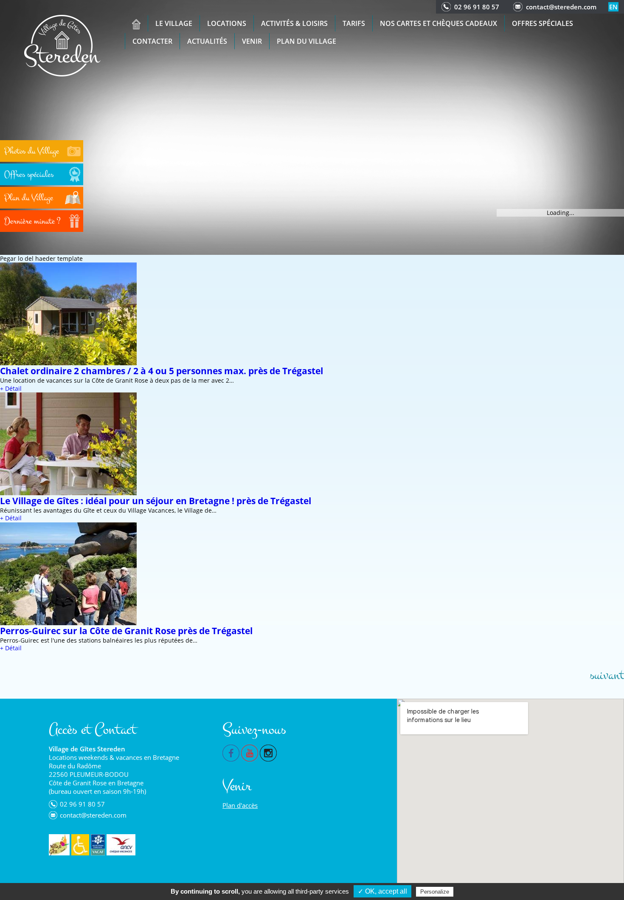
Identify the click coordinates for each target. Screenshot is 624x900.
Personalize (434, 892)
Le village (173, 23)
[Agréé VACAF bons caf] (98, 844)
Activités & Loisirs (294, 23)
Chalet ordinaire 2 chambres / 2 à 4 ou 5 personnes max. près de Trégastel (161, 371)
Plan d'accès (240, 805)
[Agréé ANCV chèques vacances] (121, 844)
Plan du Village (306, 41)
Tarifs (354, 23)
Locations (226, 23)
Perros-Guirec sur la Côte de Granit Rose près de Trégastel (126, 631)
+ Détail (11, 388)
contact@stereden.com (561, 7)
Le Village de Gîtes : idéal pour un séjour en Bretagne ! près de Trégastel (155, 501)
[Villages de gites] (59, 844)
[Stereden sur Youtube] (249, 752)
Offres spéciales (542, 23)
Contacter (152, 41)
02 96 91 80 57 (476, 7)
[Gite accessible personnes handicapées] (80, 844)
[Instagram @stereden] (268, 752)
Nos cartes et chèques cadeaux (438, 23)
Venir (252, 41)
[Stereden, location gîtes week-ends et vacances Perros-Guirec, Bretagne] (62, 45)
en (613, 7)
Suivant (607, 675)
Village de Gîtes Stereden (87, 749)
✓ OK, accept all (382, 891)
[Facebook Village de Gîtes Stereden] (230, 752)
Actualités (207, 41)
